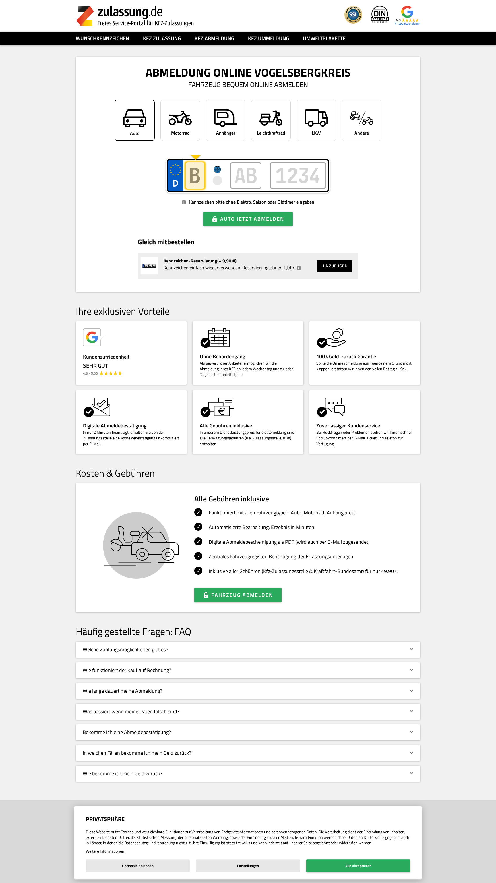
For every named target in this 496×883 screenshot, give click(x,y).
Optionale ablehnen (138, 866)
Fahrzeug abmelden (242, 595)
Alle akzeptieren (358, 866)
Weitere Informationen (105, 851)
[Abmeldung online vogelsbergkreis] (135, 15)
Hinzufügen (334, 266)
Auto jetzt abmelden (252, 219)
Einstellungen (248, 866)
